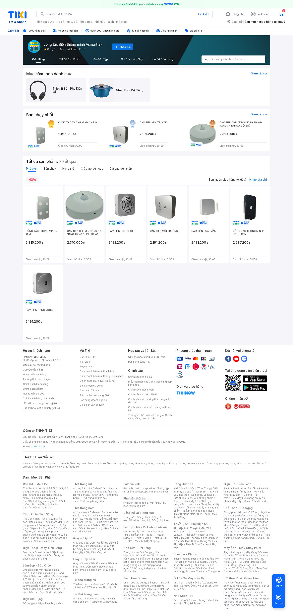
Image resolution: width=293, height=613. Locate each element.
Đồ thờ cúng (137, 568)
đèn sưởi (241, 582)
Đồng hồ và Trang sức (138, 512)
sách (111, 21)
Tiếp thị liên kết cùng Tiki (94, 395)
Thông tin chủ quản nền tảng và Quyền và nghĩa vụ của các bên (150, 417)
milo (130, 463)
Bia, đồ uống (36, 531)
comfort (251, 463)
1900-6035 (39, 356)
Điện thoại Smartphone (36, 552)
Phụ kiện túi (109, 587)
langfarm (40, 466)
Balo (126, 488)
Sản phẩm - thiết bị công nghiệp (196, 509)
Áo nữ (76, 488)
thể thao (121, 21)
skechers (140, 463)
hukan (50, 466)
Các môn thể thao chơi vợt (246, 530)
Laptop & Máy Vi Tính (200, 507)
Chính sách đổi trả (33, 388)
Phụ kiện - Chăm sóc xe (187, 582)
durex (102, 463)
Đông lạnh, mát (47, 525)
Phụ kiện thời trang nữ (135, 502)
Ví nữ (110, 584)
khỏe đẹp (86, 21)
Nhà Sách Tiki (183, 595)
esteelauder (48, 463)
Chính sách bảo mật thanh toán (97, 371)
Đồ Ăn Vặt (136, 592)
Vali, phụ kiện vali (158, 491)
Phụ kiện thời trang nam (144, 504)
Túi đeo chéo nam (93, 598)
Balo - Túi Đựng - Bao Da (245, 561)
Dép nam (91, 566)
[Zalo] (244, 358)
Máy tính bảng (38, 558)
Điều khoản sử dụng (91, 385)
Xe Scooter (204, 585)
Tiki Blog (85, 361)
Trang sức (129, 517)
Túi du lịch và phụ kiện (143, 488)
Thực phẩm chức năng (42, 572)
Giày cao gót (80, 542)
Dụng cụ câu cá (240, 525)
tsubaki (74, 466)
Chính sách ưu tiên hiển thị (143, 394)
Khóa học (204, 558)
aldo (150, 463)
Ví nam (77, 598)
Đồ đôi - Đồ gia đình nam (99, 521)
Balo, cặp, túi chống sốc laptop (146, 490)
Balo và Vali (131, 484)
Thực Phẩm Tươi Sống (38, 514)
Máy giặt (235, 494)
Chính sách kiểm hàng (35, 384)
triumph (159, 463)
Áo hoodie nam (89, 518)
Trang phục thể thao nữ (237, 512)
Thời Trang (204, 488)
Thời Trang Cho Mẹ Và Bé (37, 488)
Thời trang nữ (82, 484)
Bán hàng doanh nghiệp (93, 399)
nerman (191, 463)
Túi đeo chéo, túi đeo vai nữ (89, 584)
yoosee (223, 463)
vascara (27, 463)
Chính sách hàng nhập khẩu (39, 398)
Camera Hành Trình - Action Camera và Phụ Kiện (246, 558)
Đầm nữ (86, 488)
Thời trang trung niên (92, 501)
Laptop (155, 541)
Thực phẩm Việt (53, 521)
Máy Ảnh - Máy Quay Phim (242, 548)
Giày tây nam (97, 563)
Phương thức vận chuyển (37, 379)
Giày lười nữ (103, 549)
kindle (181, 463)
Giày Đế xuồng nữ (96, 552)
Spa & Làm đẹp (198, 561)
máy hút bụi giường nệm (245, 597)
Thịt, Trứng (40, 518)
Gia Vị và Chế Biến (140, 588)
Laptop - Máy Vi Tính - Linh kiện (145, 527)
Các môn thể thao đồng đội (246, 528)
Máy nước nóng (245, 497)
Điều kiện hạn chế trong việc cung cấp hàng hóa (150, 383)
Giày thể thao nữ (252, 534)
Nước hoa (35, 588)
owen (84, 463)
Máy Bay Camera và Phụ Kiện (245, 570)
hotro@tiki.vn (52, 403)
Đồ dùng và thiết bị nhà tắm (146, 561)
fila (66, 466)
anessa (212, 463)
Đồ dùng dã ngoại (247, 515)
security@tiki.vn (51, 407)
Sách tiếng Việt (182, 600)
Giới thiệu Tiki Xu (89, 390)
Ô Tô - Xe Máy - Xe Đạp (190, 578)
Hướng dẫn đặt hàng (34, 374)
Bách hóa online (191, 504)
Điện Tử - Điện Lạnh (237, 484)
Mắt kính (155, 502)
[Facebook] (228, 358)
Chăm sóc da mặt (33, 569)
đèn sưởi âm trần (240, 604)
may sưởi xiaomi (241, 592)
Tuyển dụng (86, 366)
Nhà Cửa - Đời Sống (137, 548)
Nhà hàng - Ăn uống (192, 565)
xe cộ (60, 21)
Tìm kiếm (203, 14)
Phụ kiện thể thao (246, 518)
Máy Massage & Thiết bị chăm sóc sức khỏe (45, 578)
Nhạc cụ (150, 568)
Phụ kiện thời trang (136, 498)
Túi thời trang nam (85, 594)
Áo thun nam (80, 512)
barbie (75, 463)
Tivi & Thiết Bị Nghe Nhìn (194, 512)
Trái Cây (27, 518)
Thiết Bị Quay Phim (244, 568)
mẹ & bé (72, 21)
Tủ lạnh (235, 491)
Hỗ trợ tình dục (51, 588)
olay (232, 463)
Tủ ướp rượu (260, 501)
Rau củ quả (35, 521)
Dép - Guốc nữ (98, 542)
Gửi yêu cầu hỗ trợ (33, 369)
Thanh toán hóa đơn (185, 558)
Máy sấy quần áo (241, 501)
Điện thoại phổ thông (41, 555)
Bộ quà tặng (140, 598)
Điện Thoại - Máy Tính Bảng (42, 548)
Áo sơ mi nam (95, 515)
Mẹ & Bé (195, 501)
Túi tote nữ (94, 587)
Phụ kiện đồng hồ (140, 520)
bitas (261, 463)
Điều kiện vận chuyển (92, 404)
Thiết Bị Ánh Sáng (246, 555)
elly (124, 463)
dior (36, 463)
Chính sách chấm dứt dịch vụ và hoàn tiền (149, 409)
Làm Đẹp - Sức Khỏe (37, 565)
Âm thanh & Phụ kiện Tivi (238, 488)
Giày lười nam (80, 563)
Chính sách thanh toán (141, 389)
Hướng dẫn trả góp (33, 393)
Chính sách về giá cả (140, 376)
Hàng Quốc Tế (183, 484)
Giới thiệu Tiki (87, 356)
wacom (202, 463)
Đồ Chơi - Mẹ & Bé (35, 484)
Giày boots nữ (86, 549)
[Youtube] (236, 358)
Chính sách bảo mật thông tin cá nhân (101, 376)
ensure (93, 463)
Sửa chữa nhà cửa (140, 555)
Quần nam (95, 512)
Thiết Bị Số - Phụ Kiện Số (190, 524)
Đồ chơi (58, 488)
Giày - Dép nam (84, 559)
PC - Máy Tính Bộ (139, 541)
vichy (59, 466)
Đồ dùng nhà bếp (33, 603)
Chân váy (97, 494)
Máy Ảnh (254, 571)
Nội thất (140, 558)
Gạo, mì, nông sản (41, 528)
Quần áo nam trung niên (94, 528)
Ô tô (193, 585)
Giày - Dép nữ (82, 538)
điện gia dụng (45, 21)
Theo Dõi (125, 46)
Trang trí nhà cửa (133, 552)
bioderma (114, 463)
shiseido (28, 466)
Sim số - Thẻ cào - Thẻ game (203, 571)
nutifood (171, 463)
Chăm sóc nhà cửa (44, 541)
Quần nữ (97, 488)
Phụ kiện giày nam (90, 569)
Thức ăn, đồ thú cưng (41, 537)
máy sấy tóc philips (248, 585)
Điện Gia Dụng (33, 599)
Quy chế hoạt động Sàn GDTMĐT (147, 356)
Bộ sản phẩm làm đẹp (44, 590)
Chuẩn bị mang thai (41, 507)
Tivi (232, 497)
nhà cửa (100, 21)
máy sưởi (229, 582)
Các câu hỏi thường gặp (36, 364)
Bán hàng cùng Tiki (139, 361)
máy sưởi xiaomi (249, 595)
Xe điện (207, 582)
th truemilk (63, 463)
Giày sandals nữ (93, 545)
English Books (193, 603)
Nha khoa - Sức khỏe (195, 568)
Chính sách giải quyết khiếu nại (97, 380)
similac (241, 463)
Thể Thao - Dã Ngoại (238, 508)
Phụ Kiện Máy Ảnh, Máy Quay (240, 552)
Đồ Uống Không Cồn (144, 595)
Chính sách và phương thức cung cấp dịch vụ (149, 401)
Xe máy (184, 585)
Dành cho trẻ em (39, 534)
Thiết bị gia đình (54, 603)
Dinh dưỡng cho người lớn (43, 501)
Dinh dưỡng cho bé (41, 497)
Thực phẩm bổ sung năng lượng (247, 536)
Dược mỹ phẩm (54, 592)
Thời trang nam (83, 508)
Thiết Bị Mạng (143, 537)
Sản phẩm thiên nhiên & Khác (43, 581)
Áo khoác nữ (100, 491)
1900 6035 (38, 446)
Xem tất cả (259, 73)
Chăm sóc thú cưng (134, 582)
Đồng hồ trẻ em (160, 520)
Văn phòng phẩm (202, 600)
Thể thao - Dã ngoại (190, 494)
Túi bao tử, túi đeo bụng (103, 601)
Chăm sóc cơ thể (40, 576)
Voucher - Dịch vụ (186, 554)
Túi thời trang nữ (84, 579)
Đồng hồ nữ (143, 517)
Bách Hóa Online (135, 578)
